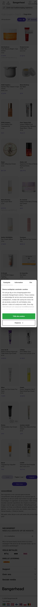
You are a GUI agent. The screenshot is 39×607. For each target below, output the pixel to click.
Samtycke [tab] (6, 282)
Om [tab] (31, 282)
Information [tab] (19, 282)
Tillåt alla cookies (19, 316)
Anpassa (18, 323)
